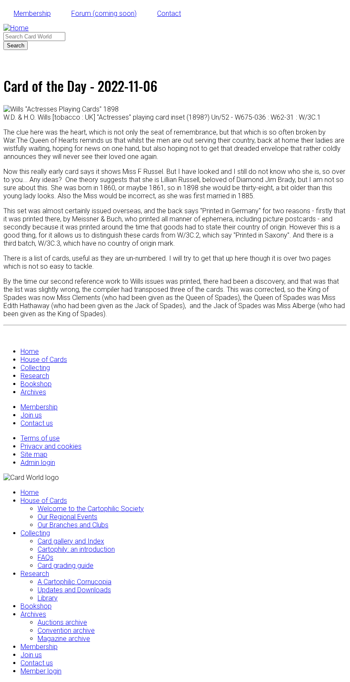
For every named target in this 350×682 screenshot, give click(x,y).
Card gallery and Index (71, 541)
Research (34, 376)
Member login (40, 671)
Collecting (35, 368)
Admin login (37, 463)
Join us (31, 415)
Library (48, 598)
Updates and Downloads (74, 590)
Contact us (36, 423)
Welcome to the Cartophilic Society (91, 509)
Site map (33, 454)
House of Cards (43, 360)
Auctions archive (62, 622)
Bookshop (36, 384)
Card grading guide (65, 565)
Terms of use (40, 438)
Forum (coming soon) (104, 13)
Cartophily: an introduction (76, 549)
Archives (33, 392)
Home (29, 351)
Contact (169, 13)
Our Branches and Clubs (73, 525)
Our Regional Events (67, 517)
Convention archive (66, 630)
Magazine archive (64, 639)
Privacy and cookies (51, 446)
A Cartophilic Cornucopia (74, 582)
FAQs (45, 557)
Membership (32, 13)
